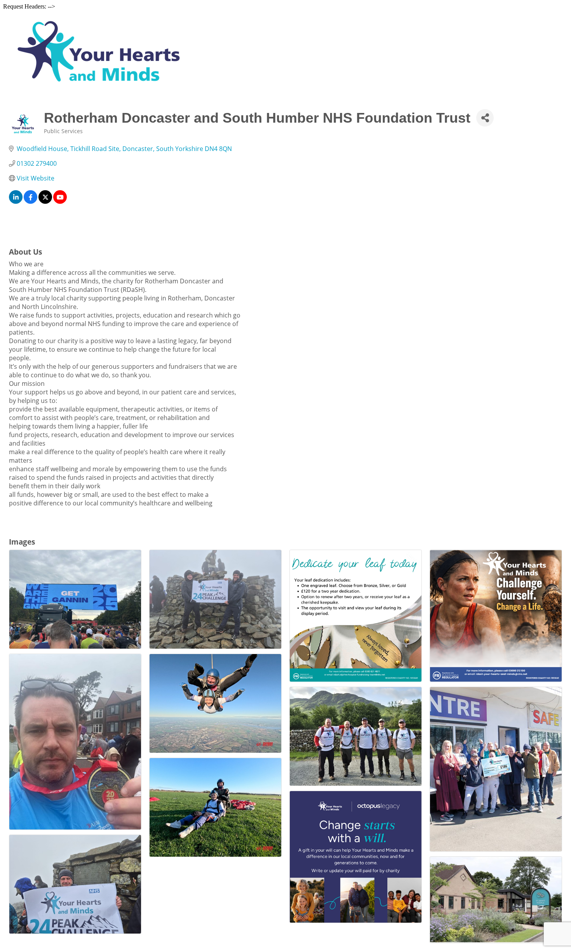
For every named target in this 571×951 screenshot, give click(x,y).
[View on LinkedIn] (16, 201)
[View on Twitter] (45, 201)
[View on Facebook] (30, 201)
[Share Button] (485, 118)
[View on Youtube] (60, 201)
